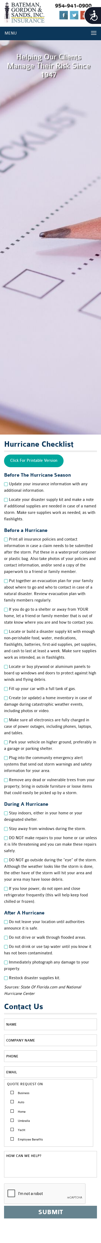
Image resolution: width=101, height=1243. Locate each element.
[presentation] (45, 1193)
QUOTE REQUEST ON (25, 1084)
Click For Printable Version (33, 460)
